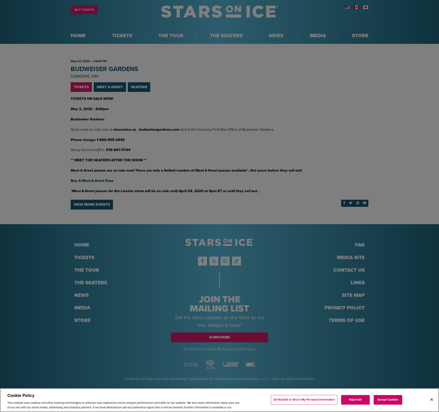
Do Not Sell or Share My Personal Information (304, 399)
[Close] (432, 400)
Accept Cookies (387, 399)
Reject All (355, 399)
